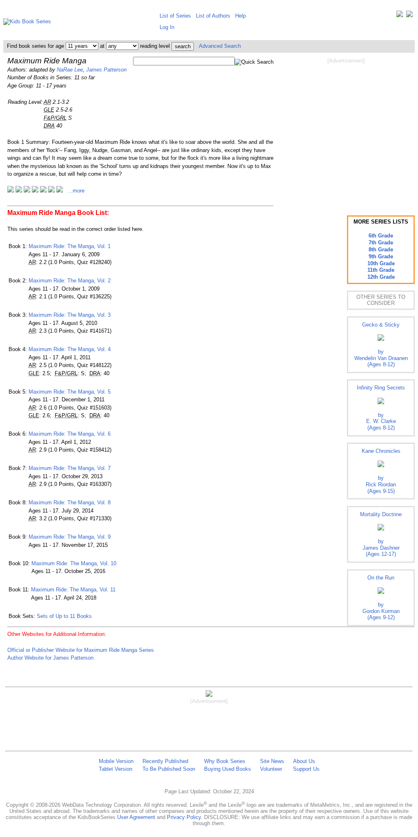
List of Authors (213, 16)
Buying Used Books (227, 769)
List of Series (175, 16)
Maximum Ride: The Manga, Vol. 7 (70, 468)
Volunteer (271, 769)
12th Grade (381, 277)
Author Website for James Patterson (50, 658)
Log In (167, 27)
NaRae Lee (70, 70)
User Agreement (136, 817)
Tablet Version (115, 769)
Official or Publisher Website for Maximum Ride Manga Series (80, 650)
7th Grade (381, 242)
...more (76, 191)
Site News (272, 761)
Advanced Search (220, 46)
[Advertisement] (346, 130)
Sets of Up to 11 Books (64, 616)
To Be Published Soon (168, 769)
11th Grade (380, 270)
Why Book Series (224, 761)
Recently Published (165, 761)
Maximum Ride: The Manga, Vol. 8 (70, 502)
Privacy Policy (184, 817)
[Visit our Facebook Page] (409, 16)
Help (240, 16)
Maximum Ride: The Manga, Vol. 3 (70, 315)
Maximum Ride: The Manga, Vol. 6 (70, 434)
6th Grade (381, 236)
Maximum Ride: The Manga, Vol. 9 (70, 537)
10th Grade (381, 263)
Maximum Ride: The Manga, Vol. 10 (73, 563)
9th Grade (381, 256)
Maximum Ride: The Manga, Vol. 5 (70, 392)
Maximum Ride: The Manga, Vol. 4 (70, 349)
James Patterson (106, 70)
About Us (304, 761)
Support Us (306, 769)
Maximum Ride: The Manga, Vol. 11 (73, 589)
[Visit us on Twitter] (399, 16)
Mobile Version (116, 761)
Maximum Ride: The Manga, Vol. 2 (70, 281)
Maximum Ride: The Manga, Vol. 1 (70, 246)
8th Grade (381, 249)
